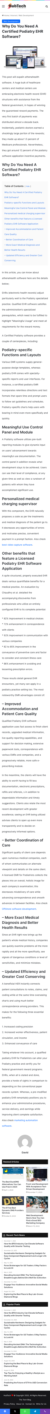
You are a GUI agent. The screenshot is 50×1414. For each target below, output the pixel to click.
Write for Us (41, 1404)
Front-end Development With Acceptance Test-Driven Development (37, 1186)
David (25, 1152)
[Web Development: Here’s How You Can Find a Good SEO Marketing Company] (37, 1204)
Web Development (26, 15)
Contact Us (30, 1404)
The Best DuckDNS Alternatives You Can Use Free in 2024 (11, 1184)
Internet (14, 15)
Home (6, 15)
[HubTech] (17, 6)
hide (28, 186)
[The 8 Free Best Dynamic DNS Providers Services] (13, 1200)
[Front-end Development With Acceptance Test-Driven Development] (37, 1174)
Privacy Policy (9, 1404)
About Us (20, 1404)
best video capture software (17, 544)
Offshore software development (19, 909)
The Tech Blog (25, 1400)
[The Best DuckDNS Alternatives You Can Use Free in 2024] (13, 1173)
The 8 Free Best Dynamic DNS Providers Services (13, 1210)
